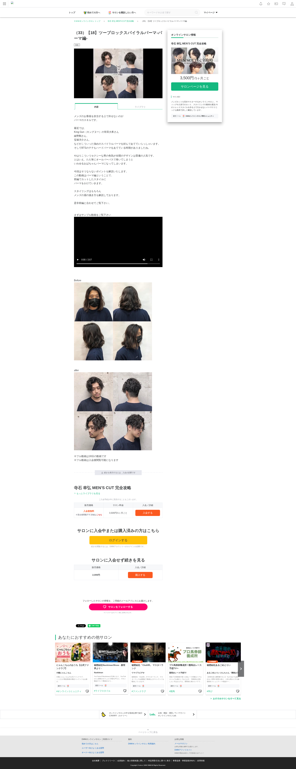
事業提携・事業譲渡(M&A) (184, 761)
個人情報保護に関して (136, 761)
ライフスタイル (102, 691)
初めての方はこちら (90, 744)
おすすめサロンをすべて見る (227, 698)
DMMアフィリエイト (183, 750)
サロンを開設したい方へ (124, 12)
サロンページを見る (195, 86)
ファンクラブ (139, 691)
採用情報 (201, 761)
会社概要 (95, 761)
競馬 (173, 691)
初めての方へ (93, 12)
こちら (99, 515)
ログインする (118, 540)
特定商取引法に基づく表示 (159, 761)
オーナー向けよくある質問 (93, 752)
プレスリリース (108, 761)
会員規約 (121, 761)
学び (210, 691)
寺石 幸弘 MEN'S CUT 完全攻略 (121, 21)
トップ (72, 12)
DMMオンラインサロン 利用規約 (141, 744)
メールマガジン (181, 743)
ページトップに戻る (148, 732)
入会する (148, 512)
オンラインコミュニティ (69, 691)
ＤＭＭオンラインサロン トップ (87, 21)
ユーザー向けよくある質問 (93, 748)
